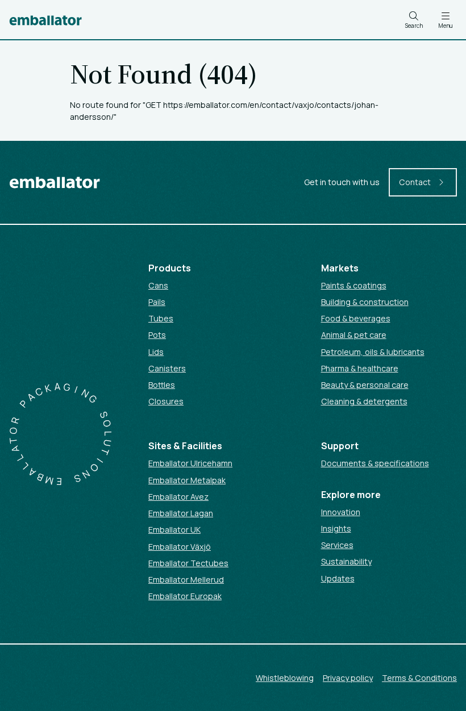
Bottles (161, 384)
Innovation (340, 512)
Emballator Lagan (180, 513)
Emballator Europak (185, 596)
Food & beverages (355, 318)
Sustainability (346, 561)
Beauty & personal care (365, 384)
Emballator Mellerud (186, 579)
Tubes (160, 318)
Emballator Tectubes (188, 563)
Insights (336, 528)
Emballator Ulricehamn (190, 463)
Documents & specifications (375, 463)
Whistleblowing (285, 677)
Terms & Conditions (419, 677)
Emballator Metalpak (187, 480)
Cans (158, 285)
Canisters (167, 368)
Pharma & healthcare (359, 368)
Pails (156, 301)
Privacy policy (348, 677)
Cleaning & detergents (364, 401)
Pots (157, 334)
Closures (166, 401)
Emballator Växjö (179, 546)
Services (337, 544)
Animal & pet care (353, 334)
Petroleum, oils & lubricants (373, 351)
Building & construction (365, 301)
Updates (338, 578)
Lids (156, 351)
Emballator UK (174, 529)
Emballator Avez (178, 496)
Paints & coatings (353, 285)
